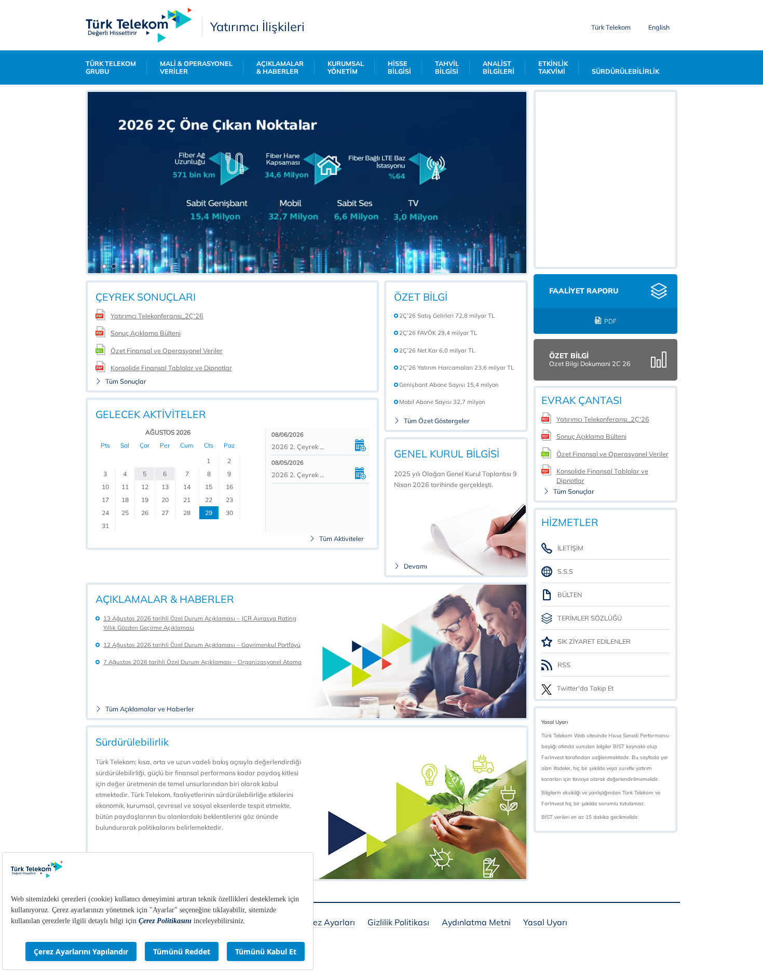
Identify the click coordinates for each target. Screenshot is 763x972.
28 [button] (186, 513)
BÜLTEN (569, 594)
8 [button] (209, 474)
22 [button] (208, 500)
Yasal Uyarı (545, 923)
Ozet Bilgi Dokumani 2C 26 (590, 364)
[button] (101, 264)
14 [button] (186, 487)
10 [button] (105, 487)
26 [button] (144, 513)
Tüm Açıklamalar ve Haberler (149, 709)
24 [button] (105, 513)
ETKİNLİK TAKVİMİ (553, 67)
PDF (610, 321)
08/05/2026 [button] (287, 462)
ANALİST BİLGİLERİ (498, 67)
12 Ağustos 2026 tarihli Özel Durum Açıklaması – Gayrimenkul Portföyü (202, 645)
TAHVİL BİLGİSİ (447, 67)
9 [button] (229, 474)
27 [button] (165, 513)
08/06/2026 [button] (287, 434)
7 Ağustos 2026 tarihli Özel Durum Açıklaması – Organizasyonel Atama (202, 662)
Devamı (415, 566)
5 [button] (144, 474)
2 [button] (229, 461)
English (659, 27)
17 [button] (105, 500)
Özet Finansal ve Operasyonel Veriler (167, 350)
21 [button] (186, 500)
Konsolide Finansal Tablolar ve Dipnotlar (171, 367)
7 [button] (187, 474)
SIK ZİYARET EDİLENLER (594, 641)
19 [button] (144, 500)
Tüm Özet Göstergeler (437, 421)
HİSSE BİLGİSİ (399, 67)
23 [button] (229, 500)
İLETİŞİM (570, 548)
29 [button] (208, 513)
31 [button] (105, 526)
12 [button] (144, 487)
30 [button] (229, 513)
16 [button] (229, 487)
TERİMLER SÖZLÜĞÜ (589, 618)
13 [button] (165, 487)
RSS (563, 664)
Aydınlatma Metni (476, 923)
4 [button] (125, 474)
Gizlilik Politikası (398, 923)
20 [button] (165, 500)
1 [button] (208, 461)
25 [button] (125, 513)
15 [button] (208, 487)
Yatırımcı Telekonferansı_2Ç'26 (157, 316)
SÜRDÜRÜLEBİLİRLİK (625, 71)
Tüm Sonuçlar (125, 381)
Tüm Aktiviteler (341, 539)
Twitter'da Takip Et (585, 688)
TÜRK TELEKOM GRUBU (111, 67)
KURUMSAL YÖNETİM (346, 67)
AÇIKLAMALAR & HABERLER (280, 67)
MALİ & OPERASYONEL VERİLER (196, 67)
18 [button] (125, 500)
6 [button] (165, 474)
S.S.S (565, 571)
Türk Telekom (611, 27)
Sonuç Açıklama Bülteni (146, 333)
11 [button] (125, 487)
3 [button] (105, 474)
